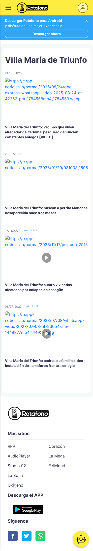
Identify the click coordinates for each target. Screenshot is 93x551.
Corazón (57, 446)
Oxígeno (15, 485)
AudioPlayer (19, 455)
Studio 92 (17, 465)
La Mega (57, 455)
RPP (11, 446)
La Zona (15, 475)
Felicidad (57, 465)
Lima (33, 230)
